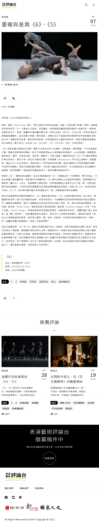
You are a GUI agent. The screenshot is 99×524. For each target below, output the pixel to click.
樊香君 (5, 370)
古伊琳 (91, 402)
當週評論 (43, 281)
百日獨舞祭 (78, 402)
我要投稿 (49, 458)
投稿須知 (39, 488)
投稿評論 (24, 402)
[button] (45, 330)
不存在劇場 (57, 408)
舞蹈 (5, 281)
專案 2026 (65, 402)
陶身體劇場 (64, 281)
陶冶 (53, 281)
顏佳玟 (54, 370)
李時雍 (5, 17)
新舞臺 (23, 281)
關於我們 (9, 488)
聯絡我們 (24, 488)
